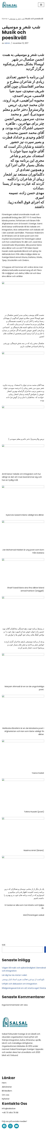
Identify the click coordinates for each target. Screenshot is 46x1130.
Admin (7, 43)
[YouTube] (16, 1126)
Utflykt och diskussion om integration (19, 983)
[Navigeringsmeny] (41, 5)
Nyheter (5, 1098)
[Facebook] (4, 1126)
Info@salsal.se (8, 1108)
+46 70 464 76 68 (10, 1112)
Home (4, 18)
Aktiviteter (7, 1086)
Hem (4, 1082)
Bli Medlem (7, 1090)
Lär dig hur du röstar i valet (14, 975)
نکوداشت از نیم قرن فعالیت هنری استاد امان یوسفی (23, 979)
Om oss (5, 1094)
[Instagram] (10, 1126)
